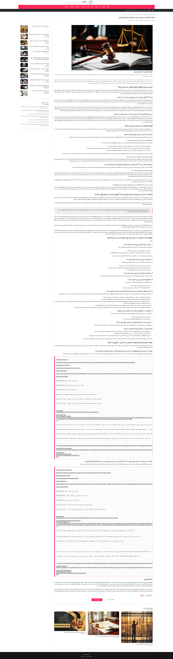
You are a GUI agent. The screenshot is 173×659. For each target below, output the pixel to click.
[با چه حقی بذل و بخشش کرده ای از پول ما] (137, 627)
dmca (91, 656)
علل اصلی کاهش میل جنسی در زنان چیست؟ (36, 113)
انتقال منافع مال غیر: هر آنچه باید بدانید (41, 51)
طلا (100, 6)
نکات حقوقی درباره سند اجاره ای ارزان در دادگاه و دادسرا (75, 632)
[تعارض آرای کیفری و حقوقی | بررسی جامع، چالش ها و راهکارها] (24, 87)
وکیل (108, 6)
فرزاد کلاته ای (46, 124)
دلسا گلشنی (47, 122)
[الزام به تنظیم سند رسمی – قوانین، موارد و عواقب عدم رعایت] (103, 623)
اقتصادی (139, 10)
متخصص (83, 6)
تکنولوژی (148, 10)
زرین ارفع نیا (46, 119)
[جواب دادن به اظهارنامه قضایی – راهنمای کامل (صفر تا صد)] (24, 75)
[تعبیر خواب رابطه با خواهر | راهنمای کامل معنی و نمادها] (24, 81)
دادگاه (88, 6)
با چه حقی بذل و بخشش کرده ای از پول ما (144, 644)
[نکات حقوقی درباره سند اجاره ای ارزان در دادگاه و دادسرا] (70, 621)
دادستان (148, 595)
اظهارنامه (72, 6)
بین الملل (144, 10)
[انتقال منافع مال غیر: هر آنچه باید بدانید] (24, 53)
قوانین (96, 6)
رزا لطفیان (47, 113)
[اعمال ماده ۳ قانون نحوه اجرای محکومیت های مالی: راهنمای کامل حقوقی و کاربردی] (24, 59)
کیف (92, 6)
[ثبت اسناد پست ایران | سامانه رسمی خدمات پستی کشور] (24, 93)
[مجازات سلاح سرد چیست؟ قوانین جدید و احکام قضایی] (24, 65)
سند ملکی (77, 6)
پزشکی (153, 10)
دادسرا (66, 6)
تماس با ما (87, 656)
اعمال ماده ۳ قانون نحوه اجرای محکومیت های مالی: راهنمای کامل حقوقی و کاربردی (39, 58)
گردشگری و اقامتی (129, 10)
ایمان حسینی (46, 116)
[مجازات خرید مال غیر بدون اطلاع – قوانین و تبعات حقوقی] (24, 70)
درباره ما (82, 656)
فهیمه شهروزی (46, 110)
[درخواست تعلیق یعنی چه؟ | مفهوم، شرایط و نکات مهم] (24, 48)
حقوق (104, 6)
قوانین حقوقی (145, 14)
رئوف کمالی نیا (46, 106)
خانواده (135, 10)
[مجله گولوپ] (86, 2)
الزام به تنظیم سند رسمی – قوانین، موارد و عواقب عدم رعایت (107, 636)
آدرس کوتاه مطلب (97, 599)
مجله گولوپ (151, 14)
